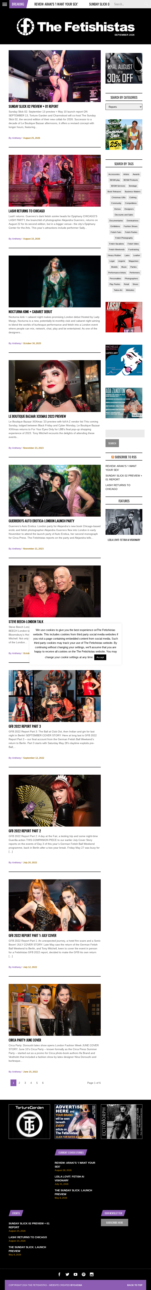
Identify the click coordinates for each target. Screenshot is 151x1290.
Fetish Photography (124, 238)
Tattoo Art (118, 290)
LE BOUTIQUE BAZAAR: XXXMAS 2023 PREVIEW (37, 416)
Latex (127, 255)
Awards (136, 174)
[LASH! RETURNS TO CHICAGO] (55, 205)
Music (124, 267)
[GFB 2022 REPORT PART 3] (55, 721)
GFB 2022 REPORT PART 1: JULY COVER (32, 935)
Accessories (114, 174)
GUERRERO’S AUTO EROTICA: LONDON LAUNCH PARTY (41, 520)
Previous (98, 528)
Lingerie (121, 261)
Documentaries (116, 221)
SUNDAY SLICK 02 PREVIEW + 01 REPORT (82, 4)
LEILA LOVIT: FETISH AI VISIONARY (124, 540)
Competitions (131, 203)
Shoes (135, 284)
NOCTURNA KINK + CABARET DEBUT (30, 311)
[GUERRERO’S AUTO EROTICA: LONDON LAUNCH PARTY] (55, 515)
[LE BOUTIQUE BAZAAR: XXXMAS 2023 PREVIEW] (55, 411)
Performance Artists (117, 273)
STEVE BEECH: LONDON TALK (26, 621)
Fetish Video (133, 244)
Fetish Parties (131, 232)
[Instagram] (92, 1275)
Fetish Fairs (116, 232)
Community (116, 203)
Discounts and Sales (124, 215)
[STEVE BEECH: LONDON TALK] (55, 616)
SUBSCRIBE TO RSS (125, 457)
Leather (136, 255)
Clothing (132, 197)
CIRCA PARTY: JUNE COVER (25, 1040)
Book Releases (114, 191)
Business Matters (133, 191)
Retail (126, 284)
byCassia (76, 1285)
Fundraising (133, 249)
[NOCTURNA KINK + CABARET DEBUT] (55, 306)
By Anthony (15, 138)
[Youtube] (75, 1275)
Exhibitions (115, 226)
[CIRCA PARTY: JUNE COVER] (55, 1034)
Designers (129, 209)
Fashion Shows (131, 226)
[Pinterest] (83, 1275)
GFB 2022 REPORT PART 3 (25, 726)
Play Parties (115, 284)
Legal (112, 261)
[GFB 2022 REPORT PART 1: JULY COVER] (55, 930)
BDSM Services (118, 186)
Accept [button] (100, 657)
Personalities (115, 278)
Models (114, 267)
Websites (130, 290)
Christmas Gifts (119, 197)
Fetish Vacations (116, 244)
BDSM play (115, 180)
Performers (135, 273)
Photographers (131, 278)
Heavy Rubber (114, 255)
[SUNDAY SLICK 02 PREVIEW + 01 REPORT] (55, 101)
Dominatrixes (132, 221)
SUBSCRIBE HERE (114, 1222)
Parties (133, 267)
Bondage (133, 186)
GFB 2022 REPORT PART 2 (25, 830)
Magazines (133, 261)
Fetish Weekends (117, 249)
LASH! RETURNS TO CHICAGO (27, 210)
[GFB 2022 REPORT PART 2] (55, 825)
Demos (117, 209)
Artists (126, 174)
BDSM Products (131, 180)
